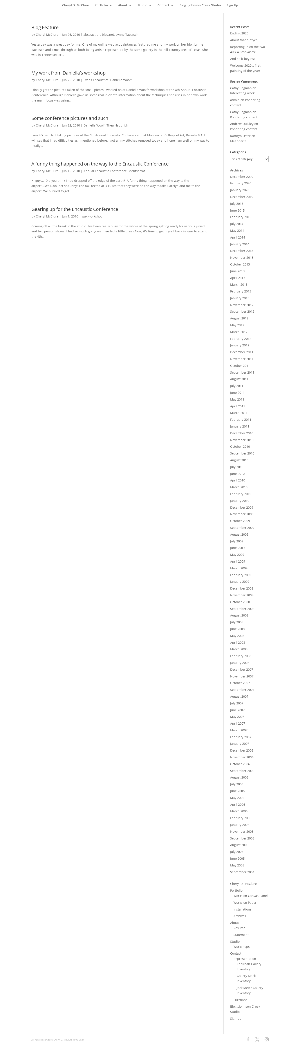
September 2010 (242, 453)
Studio (142, 5)
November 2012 (241, 305)
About (122, 5)
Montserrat (136, 171)
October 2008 (240, 602)
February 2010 (240, 494)
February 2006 (240, 818)
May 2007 (237, 717)
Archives (239, 916)
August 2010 (239, 460)
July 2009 (236, 541)
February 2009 (240, 575)
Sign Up (232, 5)
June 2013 (237, 271)
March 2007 (239, 730)
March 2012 (239, 332)
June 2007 (237, 710)
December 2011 (241, 352)
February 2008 (240, 656)
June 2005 (237, 858)
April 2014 (237, 237)
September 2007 (242, 690)
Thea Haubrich (117, 125)
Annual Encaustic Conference (105, 171)
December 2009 (241, 507)
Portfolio (101, 5)
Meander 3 (238, 141)
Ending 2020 (239, 33)
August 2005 (239, 845)
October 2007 (240, 683)
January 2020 (239, 190)
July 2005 (236, 852)
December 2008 (241, 588)
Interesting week (242, 93)
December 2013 (241, 251)
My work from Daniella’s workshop (68, 73)
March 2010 (239, 487)
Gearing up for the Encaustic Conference (74, 209)
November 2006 (241, 757)
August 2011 (239, 379)
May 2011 (237, 399)
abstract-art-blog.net (98, 34)
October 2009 (240, 521)
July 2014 (236, 224)
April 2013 (237, 278)
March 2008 (239, 649)
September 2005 (242, 838)
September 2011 (242, 372)
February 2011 (240, 419)
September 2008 (242, 609)
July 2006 (236, 784)
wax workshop (92, 216)
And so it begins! (242, 59)
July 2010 (236, 467)
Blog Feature (45, 27)
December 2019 (241, 197)
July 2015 (236, 203)
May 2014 (237, 230)
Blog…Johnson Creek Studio (200, 5)
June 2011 (237, 392)
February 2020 (240, 183)
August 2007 (239, 696)
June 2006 (237, 791)
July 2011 (236, 386)
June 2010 (237, 474)
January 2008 (239, 663)
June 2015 (237, 210)
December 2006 (241, 750)
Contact (163, 5)
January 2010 (239, 501)
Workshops (241, 946)
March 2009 (239, 568)
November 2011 (241, 359)
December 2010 (241, 433)
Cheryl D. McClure (75, 5)
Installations (242, 909)
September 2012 (242, 311)
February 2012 (240, 339)
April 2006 (237, 804)
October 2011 (240, 366)
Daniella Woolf (94, 125)
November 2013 (241, 257)
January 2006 (239, 825)
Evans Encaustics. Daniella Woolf (107, 80)
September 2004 (242, 872)
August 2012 (239, 318)
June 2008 (237, 629)
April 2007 (237, 723)
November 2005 (241, 831)
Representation (244, 959)
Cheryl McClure (47, 34)
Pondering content (243, 117)
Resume (239, 928)
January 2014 (239, 244)
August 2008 (239, 615)
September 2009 (242, 528)
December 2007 (241, 669)
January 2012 (239, 345)
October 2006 (240, 764)
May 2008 (237, 636)
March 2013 (239, 284)
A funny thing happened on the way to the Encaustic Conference (100, 164)
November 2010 (241, 440)
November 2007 (241, 676)
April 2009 (237, 561)
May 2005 (237, 865)
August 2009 (239, 534)
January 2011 (239, 426)
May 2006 (237, 798)
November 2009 (241, 514)
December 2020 (241, 177)
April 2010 (237, 480)
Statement (241, 935)
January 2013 (239, 298)
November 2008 (241, 595)
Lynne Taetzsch (127, 34)
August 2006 (239, 777)
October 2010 (240, 446)
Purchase (240, 1000)
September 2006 (242, 771)
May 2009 (237, 554)
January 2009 (239, 581)
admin (235, 100)
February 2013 (240, 291)
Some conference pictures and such (69, 118)
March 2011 (239, 413)
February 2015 (240, 217)
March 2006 (239, 811)
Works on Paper (245, 902)
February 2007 (240, 737)
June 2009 (237, 548)
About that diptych (244, 40)
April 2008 (237, 642)
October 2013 (240, 264)
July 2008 (236, 622)
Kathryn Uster (240, 136)
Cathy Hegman (241, 88)
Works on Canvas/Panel (250, 896)
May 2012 (237, 325)
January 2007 (239, 743)
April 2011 (237, 406)
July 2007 (236, 703)
